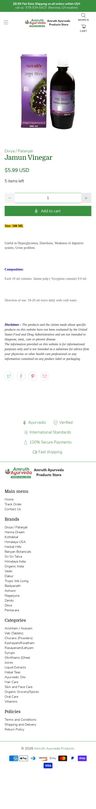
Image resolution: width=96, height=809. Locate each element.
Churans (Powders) (19, 638)
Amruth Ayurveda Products (54, 748)
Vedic (9, 571)
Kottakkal (11, 537)
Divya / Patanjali (19, 151)
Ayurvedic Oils (15, 677)
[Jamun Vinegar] (48, 91)
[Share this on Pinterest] (32, 376)
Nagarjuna (12, 595)
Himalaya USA (15, 542)
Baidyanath (13, 586)
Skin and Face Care (18, 687)
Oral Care (11, 696)
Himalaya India (15, 561)
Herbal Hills (13, 547)
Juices (9, 662)
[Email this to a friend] (44, 376)
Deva (8, 605)
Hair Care (11, 682)
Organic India (14, 566)
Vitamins (11, 701)
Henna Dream (15, 532)
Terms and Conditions (20, 719)
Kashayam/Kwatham (19, 643)
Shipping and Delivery (20, 724)
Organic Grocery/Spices (22, 692)
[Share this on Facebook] (21, 376)
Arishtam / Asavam (18, 628)
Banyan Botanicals (18, 551)
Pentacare (12, 610)
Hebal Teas (13, 672)
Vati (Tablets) (14, 633)
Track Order (13, 504)
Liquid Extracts (15, 667)
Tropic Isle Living (16, 581)
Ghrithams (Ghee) (17, 657)
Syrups (10, 653)
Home (9, 499)
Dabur (9, 576)
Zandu (9, 600)
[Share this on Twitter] (9, 376)
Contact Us (13, 509)
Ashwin (10, 591)
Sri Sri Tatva (13, 556)
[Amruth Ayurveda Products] (48, 23)
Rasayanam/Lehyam (19, 648)
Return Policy (14, 729)
